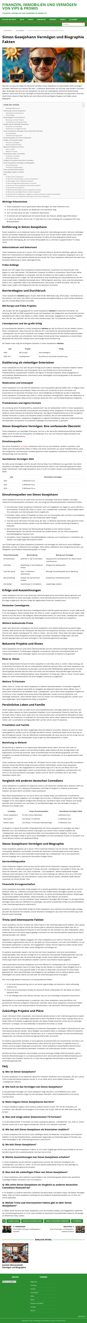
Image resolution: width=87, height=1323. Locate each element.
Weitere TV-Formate (11, 151)
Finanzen (52, 19)
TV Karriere (77, 1221)
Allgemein (73, 19)
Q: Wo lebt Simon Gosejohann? (15, 187)
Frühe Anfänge (10, 115)
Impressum (81, 1316)
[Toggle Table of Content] (83, 105)
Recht (22, 19)
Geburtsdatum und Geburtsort (15, 113)
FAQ (5, 174)
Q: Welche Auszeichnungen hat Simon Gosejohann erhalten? (23, 190)
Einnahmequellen (11, 133)
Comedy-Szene (13, 1221)
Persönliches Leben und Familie (14, 154)
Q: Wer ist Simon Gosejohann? (15, 177)
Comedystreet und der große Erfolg (16, 122)
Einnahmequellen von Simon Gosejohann (17, 138)
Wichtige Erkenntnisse (13, 108)
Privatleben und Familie (13, 156)
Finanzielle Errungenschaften (14, 167)
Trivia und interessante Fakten (14, 170)
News (32, 1296)
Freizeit (31, 19)
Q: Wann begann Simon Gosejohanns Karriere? (19, 181)
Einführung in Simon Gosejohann (15, 111)
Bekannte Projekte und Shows (14, 147)
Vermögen (24, 446)
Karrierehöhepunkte (12, 165)
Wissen (32, 1311)
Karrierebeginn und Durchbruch (14, 117)
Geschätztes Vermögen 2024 (14, 135)
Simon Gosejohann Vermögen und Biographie (19, 163)
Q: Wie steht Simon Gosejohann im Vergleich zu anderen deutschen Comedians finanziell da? (33, 194)
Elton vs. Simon (10, 149)
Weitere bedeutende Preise (14, 145)
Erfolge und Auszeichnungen (13, 140)
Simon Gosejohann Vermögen (57, 1221)
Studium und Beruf (9, 19)
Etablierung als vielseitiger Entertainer (16, 124)
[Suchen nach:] (73, 24)
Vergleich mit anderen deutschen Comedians (19, 160)
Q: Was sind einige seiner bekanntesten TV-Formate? (21, 183)
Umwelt (63, 19)
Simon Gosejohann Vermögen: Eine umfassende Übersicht (23, 131)
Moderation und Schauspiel (14, 126)
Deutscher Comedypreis (13, 142)
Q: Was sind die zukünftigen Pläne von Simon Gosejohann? (23, 192)
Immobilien (41, 19)
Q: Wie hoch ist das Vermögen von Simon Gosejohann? (22, 179)
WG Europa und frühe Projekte (15, 120)
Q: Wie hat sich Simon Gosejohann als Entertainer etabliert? (23, 185)
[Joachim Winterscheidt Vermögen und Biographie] (15, 1253)
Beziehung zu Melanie (12, 158)
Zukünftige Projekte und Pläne (14, 172)
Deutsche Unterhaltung (32, 1221)
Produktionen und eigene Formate (16, 129)
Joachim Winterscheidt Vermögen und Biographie (14, 1266)
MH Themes (62, 1321)
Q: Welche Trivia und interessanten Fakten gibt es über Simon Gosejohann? (28, 196)
